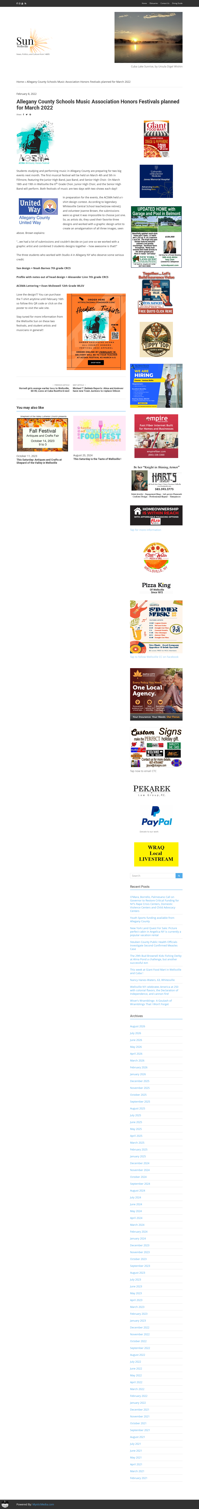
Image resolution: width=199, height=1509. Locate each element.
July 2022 (135, 1361)
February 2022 (138, 1396)
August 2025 (137, 1108)
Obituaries (153, 3)
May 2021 (136, 1457)
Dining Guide (177, 3)
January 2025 (138, 1156)
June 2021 (136, 1450)
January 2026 (138, 1074)
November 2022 (140, 1334)
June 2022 (136, 1368)
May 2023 (136, 1293)
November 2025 (140, 1088)
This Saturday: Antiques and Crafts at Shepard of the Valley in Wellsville (39, 461)
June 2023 (136, 1286)
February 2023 (138, 1313)
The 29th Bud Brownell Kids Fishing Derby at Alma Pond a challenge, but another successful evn (156, 959)
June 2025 (136, 1122)
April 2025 (136, 1136)
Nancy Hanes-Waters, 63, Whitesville (152, 980)
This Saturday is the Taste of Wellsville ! (97, 458)
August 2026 (137, 1026)
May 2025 (136, 1129)
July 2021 (135, 1444)
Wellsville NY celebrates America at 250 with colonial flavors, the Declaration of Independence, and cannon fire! (154, 990)
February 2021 (138, 1478)
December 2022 (139, 1327)
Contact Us (165, 3)
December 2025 (139, 1081)
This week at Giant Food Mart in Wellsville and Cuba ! (155, 971)
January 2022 (138, 1402)
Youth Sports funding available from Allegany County (152, 919)
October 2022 (138, 1341)
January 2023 (138, 1320)
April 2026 (136, 1053)
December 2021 (139, 1409)
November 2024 (140, 1170)
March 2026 (137, 1060)
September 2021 (140, 1430)
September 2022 (140, 1348)
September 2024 (140, 1183)
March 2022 (137, 1389)
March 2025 (137, 1142)
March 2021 (137, 1471)
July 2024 (135, 1197)
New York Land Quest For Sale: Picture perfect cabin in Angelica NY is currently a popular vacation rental (155, 931)
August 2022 (137, 1355)
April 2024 (136, 1218)
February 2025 (138, 1149)
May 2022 (136, 1375)
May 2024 (136, 1211)
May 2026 (136, 1047)
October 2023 (138, 1259)
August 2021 (137, 1437)
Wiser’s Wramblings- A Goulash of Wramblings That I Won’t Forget (151, 1002)
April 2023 (136, 1300)
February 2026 (138, 1067)
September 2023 (140, 1266)
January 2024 (138, 1238)
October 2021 (138, 1423)
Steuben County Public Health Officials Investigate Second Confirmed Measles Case (154, 945)
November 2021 (140, 1416)
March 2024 (137, 1224)
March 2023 (137, 1307)
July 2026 (135, 1033)
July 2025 (135, 1115)
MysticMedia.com (43, 1504)
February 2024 (138, 1231)
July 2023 (135, 1279)
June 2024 (136, 1204)
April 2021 (136, 1464)
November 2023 (140, 1252)
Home (144, 3)
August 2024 (137, 1190)
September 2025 (140, 1101)
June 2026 (136, 1040)
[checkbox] (5, 1504)
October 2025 (138, 1094)
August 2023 (137, 1272)
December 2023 (139, 1245)
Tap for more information (145, 530)
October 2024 (138, 1177)
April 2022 (136, 1382)
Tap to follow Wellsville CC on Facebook (154, 657)
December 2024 (139, 1163)
